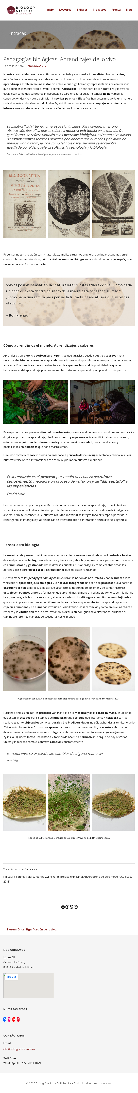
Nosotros (65, 9)
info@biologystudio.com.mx (19, 1049)
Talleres (82, 9)
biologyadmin (37, 66)
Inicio (50, 9)
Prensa (116, 9)
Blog (129, 9)
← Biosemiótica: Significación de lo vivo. (30, 929)
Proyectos (99, 9)
